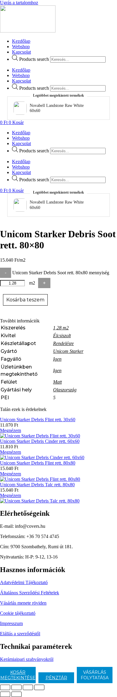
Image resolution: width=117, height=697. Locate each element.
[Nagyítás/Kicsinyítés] (5, 687)
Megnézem (10, 430)
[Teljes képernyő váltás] (16, 687)
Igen (57, 359)
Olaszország (64, 389)
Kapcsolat (21, 51)
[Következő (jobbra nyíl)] (16, 694)
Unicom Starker (68, 351)
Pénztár (56, 677)
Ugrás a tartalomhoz (19, 2)
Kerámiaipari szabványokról (26, 659)
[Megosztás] (28, 687)
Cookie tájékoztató (17, 613)
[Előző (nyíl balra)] (5, 694)
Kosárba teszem (25, 300)
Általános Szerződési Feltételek (29, 592)
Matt (57, 381)
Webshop (21, 46)
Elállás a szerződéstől (20, 633)
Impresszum (11, 623)
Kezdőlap (21, 41)
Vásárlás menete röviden (23, 602)
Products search (34, 59)
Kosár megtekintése (17, 675)
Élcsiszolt (62, 335)
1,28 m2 (61, 327)
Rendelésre (63, 343)
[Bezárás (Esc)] (39, 687)
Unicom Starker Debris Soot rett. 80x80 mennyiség (60, 272)
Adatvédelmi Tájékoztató (24, 582)
